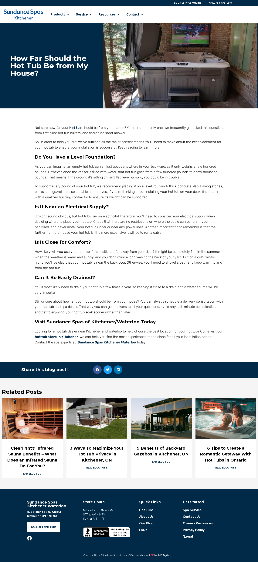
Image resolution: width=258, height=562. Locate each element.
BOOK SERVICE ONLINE (188, 3)
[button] (97, 369)
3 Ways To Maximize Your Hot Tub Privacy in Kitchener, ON (97, 454)
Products (57, 14)
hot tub (75, 128)
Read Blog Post (32, 473)
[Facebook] (29, 538)
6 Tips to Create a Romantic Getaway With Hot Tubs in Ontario (226, 454)
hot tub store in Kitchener (56, 337)
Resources (107, 14)
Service (82, 14)
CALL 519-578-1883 (220, 3)
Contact (132, 14)
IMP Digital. (164, 555)
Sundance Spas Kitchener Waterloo (107, 342)
